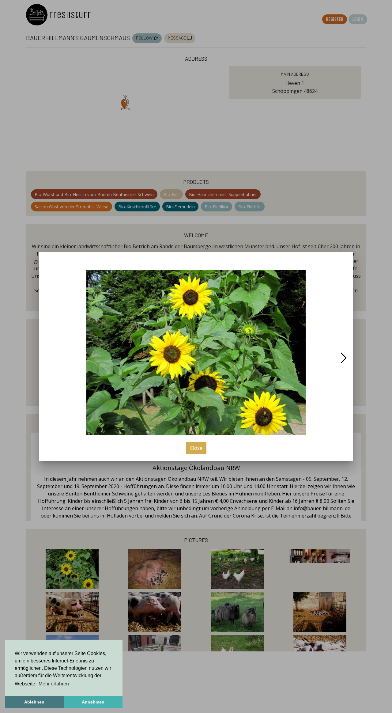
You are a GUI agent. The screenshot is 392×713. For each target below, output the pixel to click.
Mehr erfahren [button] (54, 683)
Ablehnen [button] (34, 702)
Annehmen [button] (93, 702)
